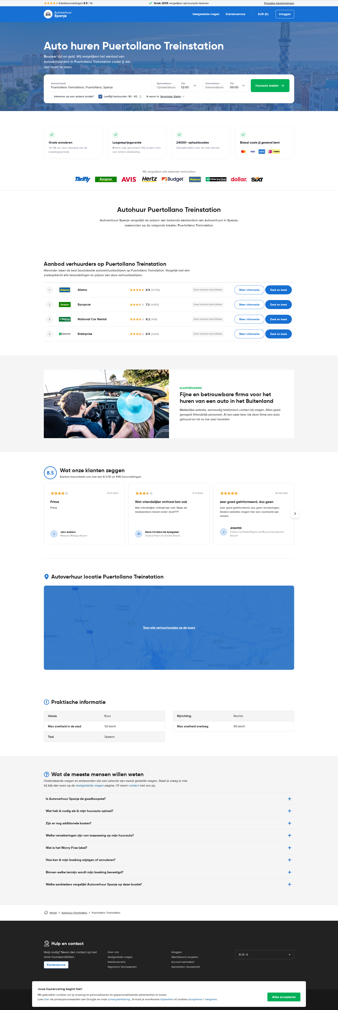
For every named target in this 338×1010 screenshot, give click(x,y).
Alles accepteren (284, 997)
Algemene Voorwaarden (122, 966)
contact (134, 786)
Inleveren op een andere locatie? (73, 96)
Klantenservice (235, 14)
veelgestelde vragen (90, 786)
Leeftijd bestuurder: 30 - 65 (120, 96)
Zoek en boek (278, 290)
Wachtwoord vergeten (184, 957)
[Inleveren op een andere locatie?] (50, 97)
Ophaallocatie (58, 83)
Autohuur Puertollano (74, 912)
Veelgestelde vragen (205, 14)
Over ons (113, 952)
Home (53, 912)
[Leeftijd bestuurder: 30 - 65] (100, 97)
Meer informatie (249, 290)
